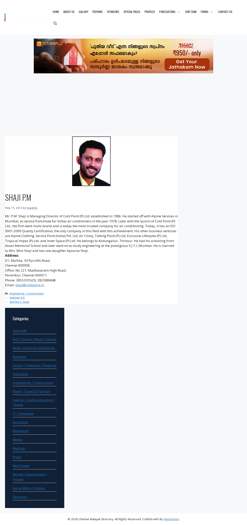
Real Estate (21, 465)
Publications (167, 11)
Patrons (97, 11)
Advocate (20, 330)
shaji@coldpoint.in (29, 285)
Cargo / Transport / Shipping (34, 365)
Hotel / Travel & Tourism (31, 391)
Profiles (150, 11)
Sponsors (113, 11)
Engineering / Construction (26, 293)
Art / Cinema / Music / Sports (34, 339)
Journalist (20, 422)
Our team (190, 11)
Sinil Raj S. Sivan (19, 302)
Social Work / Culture (29, 488)
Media (18, 439)
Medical (19, 448)
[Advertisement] (123, 106)
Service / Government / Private (30, 477)
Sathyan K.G (17, 297)
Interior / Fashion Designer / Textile (34, 402)
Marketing (21, 431)
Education (20, 374)
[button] (55, 23)
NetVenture (171, 519)
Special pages (132, 11)
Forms (204, 11)
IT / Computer (23, 413)
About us (68, 11)
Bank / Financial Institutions (34, 348)
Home (56, 11)
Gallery (83, 11)
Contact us (225, 11)
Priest (17, 457)
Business (19, 356)
